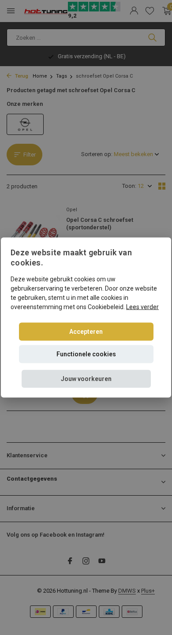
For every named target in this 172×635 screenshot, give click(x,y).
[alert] (86, 317)
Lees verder (142, 306)
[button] (86, 379)
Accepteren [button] (86, 331)
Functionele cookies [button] (86, 353)
